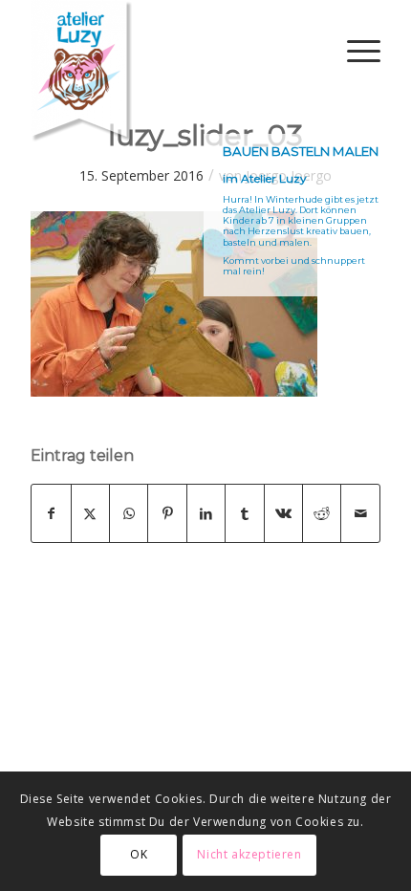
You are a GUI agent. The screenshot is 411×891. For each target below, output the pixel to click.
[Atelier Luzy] (170, 71)
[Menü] (354, 51)
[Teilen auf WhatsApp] (128, 513)
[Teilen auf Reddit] (321, 513)
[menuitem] (354, 51)
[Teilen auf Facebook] (51, 513)
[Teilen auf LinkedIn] (206, 513)
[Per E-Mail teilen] (360, 513)
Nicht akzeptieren (249, 854)
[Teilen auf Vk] (283, 513)
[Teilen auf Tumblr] (244, 513)
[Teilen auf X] (90, 513)
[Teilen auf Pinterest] (166, 513)
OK (138, 854)
